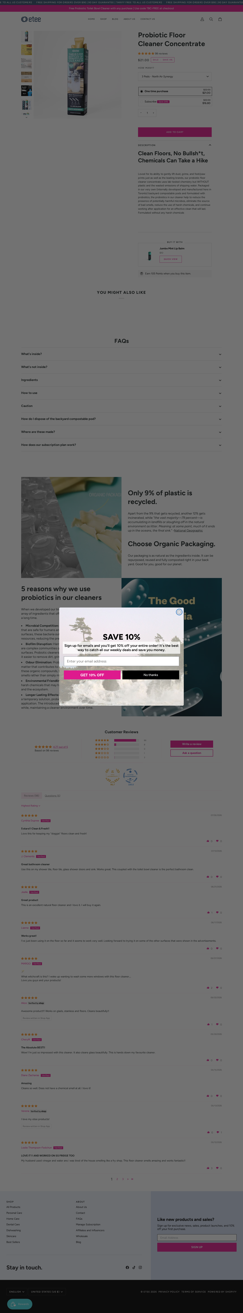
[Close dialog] (179, 612)
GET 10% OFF (92, 674)
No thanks (151, 675)
